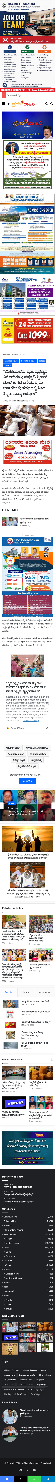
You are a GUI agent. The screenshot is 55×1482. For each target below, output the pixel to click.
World (6, 1295)
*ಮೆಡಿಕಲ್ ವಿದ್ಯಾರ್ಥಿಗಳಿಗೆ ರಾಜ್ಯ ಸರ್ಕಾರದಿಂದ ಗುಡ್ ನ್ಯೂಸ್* (32, 1034)
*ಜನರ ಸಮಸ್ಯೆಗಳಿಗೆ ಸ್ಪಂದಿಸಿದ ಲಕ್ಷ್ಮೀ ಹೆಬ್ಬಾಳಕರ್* (39, 966)
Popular (9, 992)
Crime (8, 1252)
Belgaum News (10, 1221)
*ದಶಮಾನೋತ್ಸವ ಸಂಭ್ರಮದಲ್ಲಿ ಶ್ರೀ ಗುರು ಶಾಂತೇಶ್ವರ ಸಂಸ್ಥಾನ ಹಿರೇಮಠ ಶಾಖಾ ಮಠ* (13, 1085)
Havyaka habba (10, 1380)
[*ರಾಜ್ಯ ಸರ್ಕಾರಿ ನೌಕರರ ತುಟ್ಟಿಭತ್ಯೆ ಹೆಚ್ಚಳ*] (10, 1014)
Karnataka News (28, 361)
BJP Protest (13, 747)
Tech (6, 1287)
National (7, 1265)
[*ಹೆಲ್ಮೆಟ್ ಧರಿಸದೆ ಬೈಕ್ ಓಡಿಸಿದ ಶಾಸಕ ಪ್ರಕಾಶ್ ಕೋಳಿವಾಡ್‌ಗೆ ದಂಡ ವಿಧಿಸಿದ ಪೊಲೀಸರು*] (45, 1337)
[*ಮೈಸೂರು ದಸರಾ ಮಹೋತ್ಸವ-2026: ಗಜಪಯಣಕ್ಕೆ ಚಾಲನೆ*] (41, 924)
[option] (27, 805)
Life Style (8, 1260)
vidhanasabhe (39, 754)
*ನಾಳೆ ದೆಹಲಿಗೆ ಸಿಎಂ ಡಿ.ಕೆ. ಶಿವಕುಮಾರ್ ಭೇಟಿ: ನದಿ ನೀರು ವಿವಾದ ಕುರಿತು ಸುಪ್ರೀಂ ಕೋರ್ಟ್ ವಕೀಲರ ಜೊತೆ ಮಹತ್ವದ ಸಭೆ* (13, 935)
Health (9, 1239)
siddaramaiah (16, 754)
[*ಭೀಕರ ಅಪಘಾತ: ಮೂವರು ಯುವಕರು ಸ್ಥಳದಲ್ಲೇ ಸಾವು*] (10, 521)
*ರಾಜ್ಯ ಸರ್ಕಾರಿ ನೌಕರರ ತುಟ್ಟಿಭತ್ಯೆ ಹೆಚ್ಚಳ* (35, 1011)
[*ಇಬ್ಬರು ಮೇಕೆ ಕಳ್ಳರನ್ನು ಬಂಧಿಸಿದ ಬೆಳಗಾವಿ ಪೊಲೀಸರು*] (14, 1102)
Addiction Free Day (11, 1370)
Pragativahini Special (13, 1278)
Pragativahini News (38, 747)
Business (8, 1225)
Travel (9, 1309)
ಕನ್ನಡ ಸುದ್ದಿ (36, 760)
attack (43, 1370)
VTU (30, 1389)
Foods (9, 1300)
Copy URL (27, 781)
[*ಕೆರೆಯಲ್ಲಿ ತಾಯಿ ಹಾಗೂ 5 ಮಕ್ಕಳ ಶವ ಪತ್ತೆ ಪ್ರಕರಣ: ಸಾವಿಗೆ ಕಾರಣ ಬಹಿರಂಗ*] (41, 1102)
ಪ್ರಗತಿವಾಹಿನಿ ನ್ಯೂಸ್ (27, 766)
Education (10, 1256)
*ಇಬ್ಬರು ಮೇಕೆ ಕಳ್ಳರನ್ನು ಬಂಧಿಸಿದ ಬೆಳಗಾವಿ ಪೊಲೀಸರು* (26, 95)
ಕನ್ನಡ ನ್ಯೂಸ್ (19, 760)
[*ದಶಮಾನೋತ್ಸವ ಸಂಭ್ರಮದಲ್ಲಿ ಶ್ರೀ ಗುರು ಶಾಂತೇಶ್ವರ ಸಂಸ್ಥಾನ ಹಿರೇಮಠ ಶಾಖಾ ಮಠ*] (14, 1072)
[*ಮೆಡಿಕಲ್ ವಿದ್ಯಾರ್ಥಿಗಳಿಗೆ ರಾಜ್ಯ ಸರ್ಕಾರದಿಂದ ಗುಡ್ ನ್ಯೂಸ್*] (10, 1035)
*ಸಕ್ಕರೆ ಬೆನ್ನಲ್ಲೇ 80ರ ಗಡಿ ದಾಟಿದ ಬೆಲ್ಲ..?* (38, 1084)
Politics (8, 365)
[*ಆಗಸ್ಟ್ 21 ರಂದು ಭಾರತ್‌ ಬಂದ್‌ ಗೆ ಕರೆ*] (10, 1004)
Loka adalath (9, 1384)
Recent (25, 992)
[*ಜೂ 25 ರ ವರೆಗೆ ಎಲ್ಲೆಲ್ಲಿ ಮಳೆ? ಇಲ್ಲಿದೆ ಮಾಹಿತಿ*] (10, 1045)
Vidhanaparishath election (14, 1389)
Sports (7, 1282)
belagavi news (9, 1375)
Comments (44, 992)
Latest (42, 361)
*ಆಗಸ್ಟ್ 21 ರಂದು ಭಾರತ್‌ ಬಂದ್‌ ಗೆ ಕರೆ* (35, 1001)
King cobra (40, 1380)
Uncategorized (10, 1291)
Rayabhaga (41, 1384)
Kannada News (18, 354)
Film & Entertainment (13, 1230)
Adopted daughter (30, 1370)
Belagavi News (10, 1217)
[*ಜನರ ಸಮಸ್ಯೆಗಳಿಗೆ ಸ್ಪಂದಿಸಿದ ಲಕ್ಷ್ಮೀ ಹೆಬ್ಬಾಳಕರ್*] (41, 955)
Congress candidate (27, 1375)
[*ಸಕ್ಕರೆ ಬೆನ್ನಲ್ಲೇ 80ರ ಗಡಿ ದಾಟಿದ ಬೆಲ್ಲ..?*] (41, 1072)
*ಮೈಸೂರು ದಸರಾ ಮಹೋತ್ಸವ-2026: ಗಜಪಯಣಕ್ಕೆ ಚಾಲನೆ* (37, 938)
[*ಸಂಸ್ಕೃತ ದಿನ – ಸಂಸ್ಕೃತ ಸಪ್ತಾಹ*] (10, 1349)
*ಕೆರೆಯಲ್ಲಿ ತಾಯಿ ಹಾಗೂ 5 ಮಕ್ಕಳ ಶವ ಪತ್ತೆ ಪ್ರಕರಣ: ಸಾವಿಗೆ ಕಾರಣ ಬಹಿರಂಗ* (40, 1115)
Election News (12, 1274)
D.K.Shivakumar (45, 1375)
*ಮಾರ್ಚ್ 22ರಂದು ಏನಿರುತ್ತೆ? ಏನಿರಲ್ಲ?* (36, 1022)
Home (7, 354)
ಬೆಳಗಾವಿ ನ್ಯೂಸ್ (35, 1394)
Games (9, 1304)
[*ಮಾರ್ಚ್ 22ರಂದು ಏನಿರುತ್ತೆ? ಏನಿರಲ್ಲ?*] (10, 1025)
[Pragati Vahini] (23, 103)
